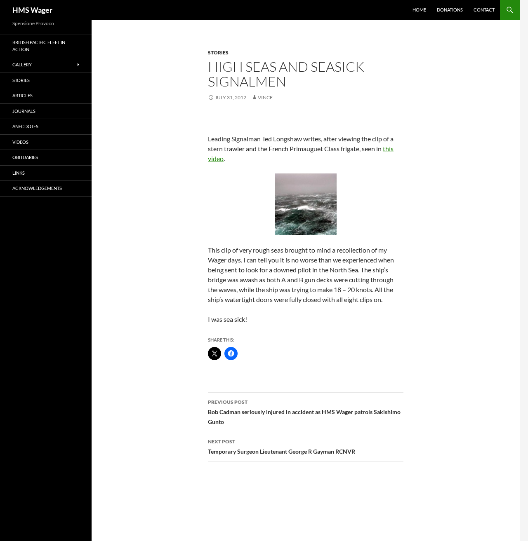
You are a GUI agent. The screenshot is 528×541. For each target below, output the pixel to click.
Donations (450, 9)
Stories (218, 52)
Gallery (22, 64)
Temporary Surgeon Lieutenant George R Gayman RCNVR (281, 446)
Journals (23, 111)
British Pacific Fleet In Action (38, 46)
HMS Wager (32, 9)
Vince (265, 97)
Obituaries (25, 157)
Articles (22, 95)
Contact (484, 9)
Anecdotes (25, 126)
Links (18, 173)
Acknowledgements (37, 188)
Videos (20, 142)
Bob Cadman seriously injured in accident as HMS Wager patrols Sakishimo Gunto (304, 412)
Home (419, 9)
